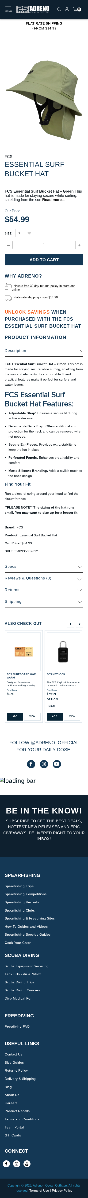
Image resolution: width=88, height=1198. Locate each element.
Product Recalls (17, 1111)
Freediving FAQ (17, 1026)
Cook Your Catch (18, 943)
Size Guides (14, 1062)
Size (8, 233)
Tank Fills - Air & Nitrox (23, 974)
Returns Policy (16, 1070)
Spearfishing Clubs (20, 910)
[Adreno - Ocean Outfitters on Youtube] (27, 1163)
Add (15, 716)
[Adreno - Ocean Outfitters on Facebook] (6, 1163)
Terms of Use (39, 1190)
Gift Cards (13, 1135)
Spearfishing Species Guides (28, 934)
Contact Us (13, 1054)
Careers (11, 1103)
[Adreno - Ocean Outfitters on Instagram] (16, 1163)
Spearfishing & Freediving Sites (30, 918)
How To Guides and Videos (26, 926)
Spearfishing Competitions (26, 894)
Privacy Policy (62, 1190)
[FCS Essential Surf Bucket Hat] (44, 99)
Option (52, 699)
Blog (8, 1087)
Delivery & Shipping (20, 1079)
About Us (12, 1095)
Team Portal (14, 1127)
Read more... (53, 200)
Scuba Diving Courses (22, 990)
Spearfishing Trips (19, 886)
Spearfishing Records (22, 902)
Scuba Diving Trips (19, 982)
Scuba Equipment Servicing (27, 966)
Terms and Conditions (22, 1119)
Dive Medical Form (20, 998)
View (32, 716)
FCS (8, 157)
